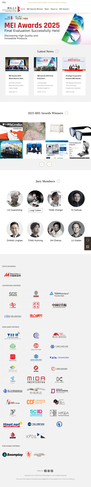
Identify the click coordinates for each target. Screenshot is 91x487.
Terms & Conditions (68, 479)
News (47, 9)
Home (23, 9)
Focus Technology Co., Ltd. (47, 475)
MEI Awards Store (66, 9)
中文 (4, 2)
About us (54, 9)
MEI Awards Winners (35, 9)
